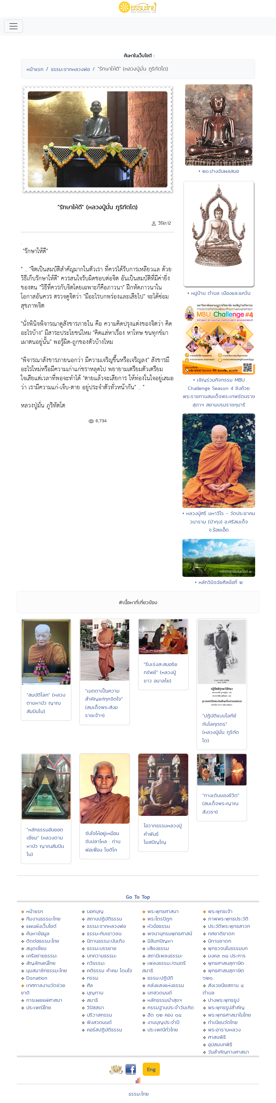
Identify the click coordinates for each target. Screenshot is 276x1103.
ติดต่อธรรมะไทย (42, 940)
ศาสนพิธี (217, 1036)
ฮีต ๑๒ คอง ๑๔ (164, 1014)
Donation (36, 977)
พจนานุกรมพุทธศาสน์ (169, 933)
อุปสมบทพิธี (220, 1044)
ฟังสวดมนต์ (99, 1022)
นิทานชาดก (219, 940)
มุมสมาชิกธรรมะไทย (46, 970)
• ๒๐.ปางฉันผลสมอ (219, 170)
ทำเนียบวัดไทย (223, 1022)
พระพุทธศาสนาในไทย (229, 1014)
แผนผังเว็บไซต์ (41, 926)
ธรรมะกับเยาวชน (104, 933)
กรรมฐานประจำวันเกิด (170, 1007)
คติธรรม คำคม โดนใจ (109, 970)
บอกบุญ (95, 911)
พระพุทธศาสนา (163, 911)
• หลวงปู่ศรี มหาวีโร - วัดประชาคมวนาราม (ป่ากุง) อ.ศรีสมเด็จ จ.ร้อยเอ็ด (218, 521)
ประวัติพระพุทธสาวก (229, 926)
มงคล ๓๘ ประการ (227, 955)
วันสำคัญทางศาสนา (228, 1051)
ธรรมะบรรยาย (101, 948)
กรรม (92, 977)
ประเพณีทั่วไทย (162, 1029)
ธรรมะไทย (139, 1093)
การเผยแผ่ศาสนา (44, 999)
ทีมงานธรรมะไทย (43, 918)
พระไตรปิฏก (159, 918)
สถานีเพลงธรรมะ (165, 955)
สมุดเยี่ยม (36, 948)
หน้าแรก (35, 69)
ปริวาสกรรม (99, 1014)
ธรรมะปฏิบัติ (160, 977)
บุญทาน (95, 992)
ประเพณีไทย (38, 1007)
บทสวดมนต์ (159, 992)
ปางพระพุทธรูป (223, 999)
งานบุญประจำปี (163, 1022)
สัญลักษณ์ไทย (41, 963)
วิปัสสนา (95, 1007)
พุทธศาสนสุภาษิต (226, 963)
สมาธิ (92, 999)
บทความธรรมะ (102, 955)
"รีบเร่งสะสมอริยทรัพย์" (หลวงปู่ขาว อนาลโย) (160, 672)
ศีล (90, 985)
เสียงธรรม (158, 948)
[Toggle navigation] (13, 26)
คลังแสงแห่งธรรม (165, 985)
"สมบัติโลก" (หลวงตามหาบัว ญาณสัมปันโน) (46, 703)
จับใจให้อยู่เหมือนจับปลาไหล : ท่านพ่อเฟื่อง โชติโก (102, 841)
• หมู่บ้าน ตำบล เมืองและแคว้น (218, 293)
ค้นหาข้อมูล (37, 933)
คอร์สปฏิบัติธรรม (104, 1029)
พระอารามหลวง (224, 1029)
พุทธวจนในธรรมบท (228, 948)
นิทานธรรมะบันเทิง (106, 940)
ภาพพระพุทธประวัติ (228, 918)
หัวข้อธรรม (158, 926)
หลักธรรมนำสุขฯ (164, 999)
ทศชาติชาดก (221, 933)
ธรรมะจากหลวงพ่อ (70, 69)
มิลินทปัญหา (160, 940)
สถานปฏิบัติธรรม (104, 918)
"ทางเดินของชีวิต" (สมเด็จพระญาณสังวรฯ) (220, 803)
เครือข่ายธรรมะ (42, 955)
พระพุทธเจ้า (220, 911)
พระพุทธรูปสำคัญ (226, 1007)
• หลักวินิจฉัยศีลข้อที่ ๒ (219, 582)
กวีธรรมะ (96, 963)
